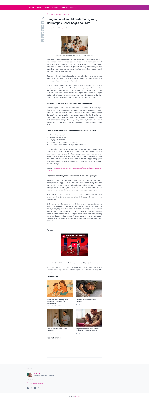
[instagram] (38, 388)
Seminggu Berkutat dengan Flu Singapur (86, 300)
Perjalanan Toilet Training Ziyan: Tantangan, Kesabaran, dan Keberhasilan (57, 301)
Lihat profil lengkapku (35, 383)
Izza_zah (37, 373)
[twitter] (42, 26)
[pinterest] (42, 36)
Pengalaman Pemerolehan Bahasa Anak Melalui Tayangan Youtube (87, 329)
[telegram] (42, 33)
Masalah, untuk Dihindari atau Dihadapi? (57, 329)
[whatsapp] (42, 29)
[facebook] (42, 22)
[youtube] (35, 388)
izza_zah (77, 396)
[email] (42, 40)
